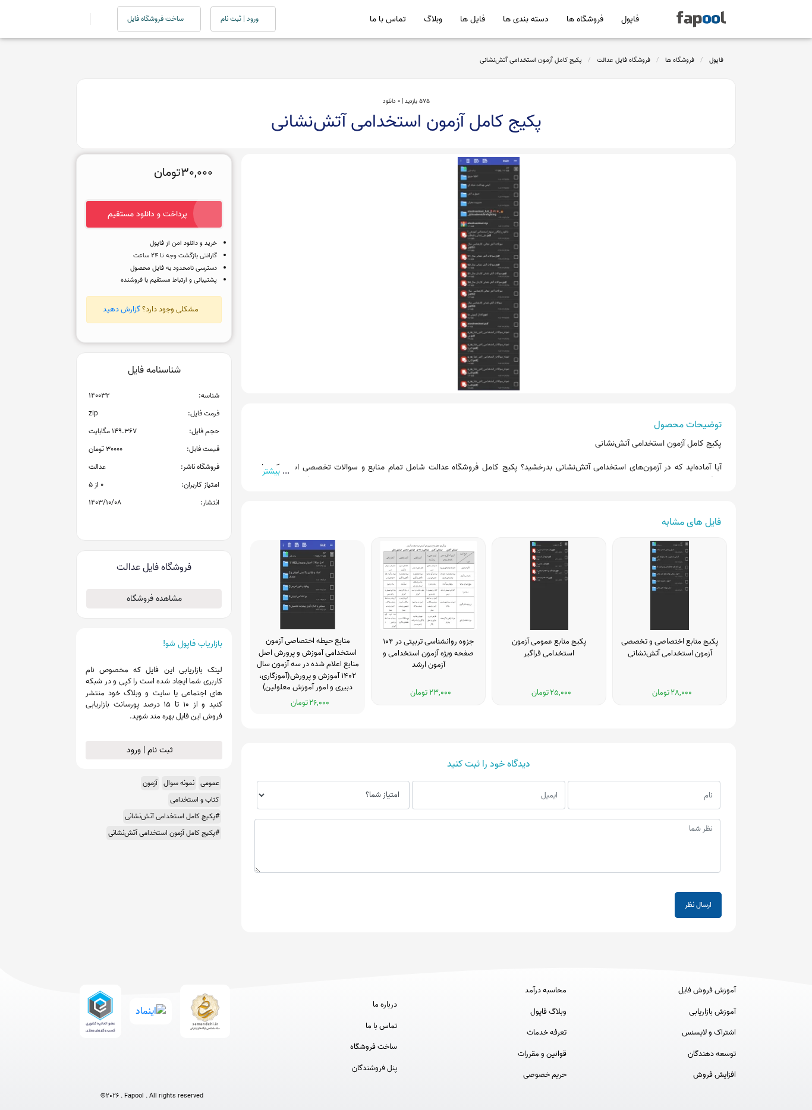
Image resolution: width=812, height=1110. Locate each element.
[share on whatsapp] (153, 521)
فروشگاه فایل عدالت (623, 60)
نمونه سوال (178, 783)
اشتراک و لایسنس (709, 1033)
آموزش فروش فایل (707, 991)
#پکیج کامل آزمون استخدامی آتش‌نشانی (163, 832)
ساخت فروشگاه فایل (156, 18)
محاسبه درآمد (545, 991)
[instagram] (151, 1076)
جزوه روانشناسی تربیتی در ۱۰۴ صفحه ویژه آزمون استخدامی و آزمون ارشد (428, 653)
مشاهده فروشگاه (154, 599)
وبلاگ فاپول (548, 1012)
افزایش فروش (714, 1075)
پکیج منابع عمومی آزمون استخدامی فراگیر (549, 648)
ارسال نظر (698, 904)
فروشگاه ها (584, 19)
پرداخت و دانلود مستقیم (147, 214)
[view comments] (168, 521)
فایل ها (472, 19)
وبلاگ (433, 19)
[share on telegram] (138, 521)
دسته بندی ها (526, 19)
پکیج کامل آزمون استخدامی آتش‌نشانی (531, 60)
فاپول (630, 19)
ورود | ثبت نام (240, 18)
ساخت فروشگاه (373, 1047)
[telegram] (129, 1076)
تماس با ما (388, 19)
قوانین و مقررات (542, 1054)
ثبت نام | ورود (151, 750)
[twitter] (173, 1076)
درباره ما (385, 1005)
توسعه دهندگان (712, 1054)
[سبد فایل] (81, 19)
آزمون (150, 783)
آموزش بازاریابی (712, 1012)
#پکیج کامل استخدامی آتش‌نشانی (172, 816)
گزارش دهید (121, 309)
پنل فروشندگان (374, 1068)
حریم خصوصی (544, 1075)
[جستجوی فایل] (97, 19)
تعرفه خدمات (546, 1033)
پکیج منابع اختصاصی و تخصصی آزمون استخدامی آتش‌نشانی (669, 648)
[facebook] (107, 1076)
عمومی (209, 783)
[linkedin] (195, 1076)
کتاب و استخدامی (194, 799)
